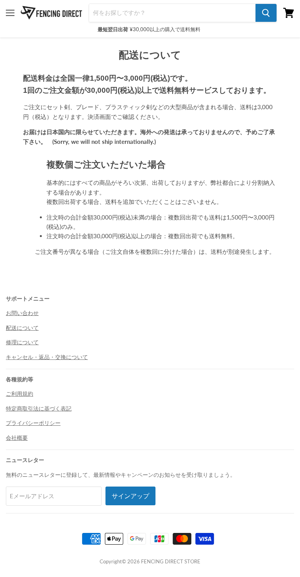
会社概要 (17, 437)
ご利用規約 (19, 393)
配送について (22, 327)
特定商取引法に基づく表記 (38, 408)
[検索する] (266, 13)
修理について (22, 342)
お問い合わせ (22, 313)
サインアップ (130, 496)
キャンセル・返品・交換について (47, 357)
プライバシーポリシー (33, 422)
